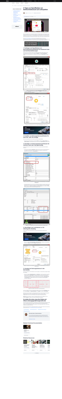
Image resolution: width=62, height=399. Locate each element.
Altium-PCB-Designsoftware (28, 38)
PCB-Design (15, 5)
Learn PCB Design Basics (26, 309)
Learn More (26, 132)
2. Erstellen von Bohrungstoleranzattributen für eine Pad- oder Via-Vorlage (17, 15)
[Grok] (35, 16)
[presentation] (49, 338)
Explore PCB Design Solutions (33, 309)
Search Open (39, 1)
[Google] (33, 16)
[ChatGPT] (29, 16)
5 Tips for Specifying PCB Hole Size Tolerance (34, 307)
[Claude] (32, 16)
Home (12, 5)
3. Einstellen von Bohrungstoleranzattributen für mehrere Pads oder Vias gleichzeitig (17, 17)
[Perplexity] (31, 16)
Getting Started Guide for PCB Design (42, 309)
